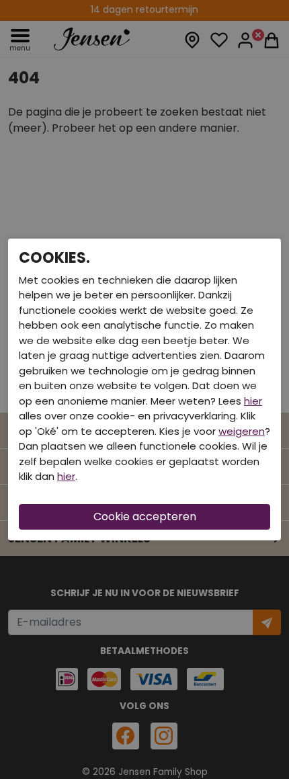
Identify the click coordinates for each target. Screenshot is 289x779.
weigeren (241, 431)
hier (253, 401)
